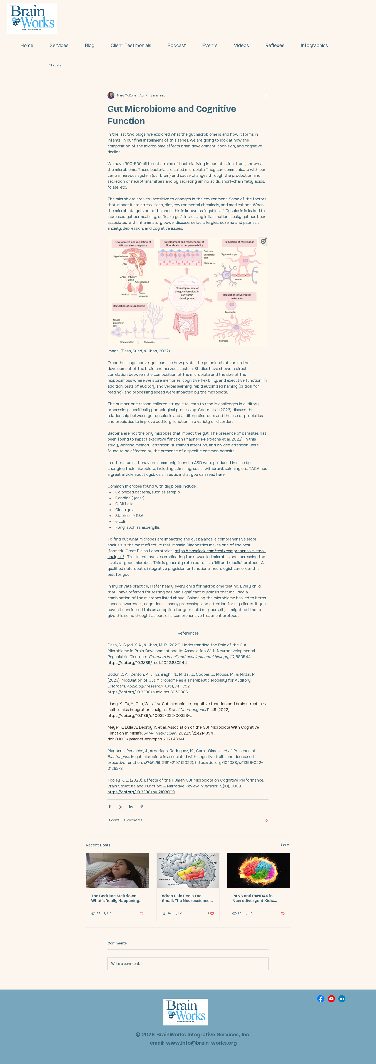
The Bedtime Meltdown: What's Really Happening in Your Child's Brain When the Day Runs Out (116, 898)
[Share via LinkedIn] (131, 807)
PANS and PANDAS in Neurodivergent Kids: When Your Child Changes (257, 898)
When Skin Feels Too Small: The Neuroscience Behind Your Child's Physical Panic (186, 898)
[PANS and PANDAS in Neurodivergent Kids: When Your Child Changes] (258, 870)
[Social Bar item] (320, 998)
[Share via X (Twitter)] (120, 807)
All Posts (55, 65)
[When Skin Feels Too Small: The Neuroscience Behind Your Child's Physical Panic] (188, 870)
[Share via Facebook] (109, 807)
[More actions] (266, 95)
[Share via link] (141, 807)
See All (285, 844)
